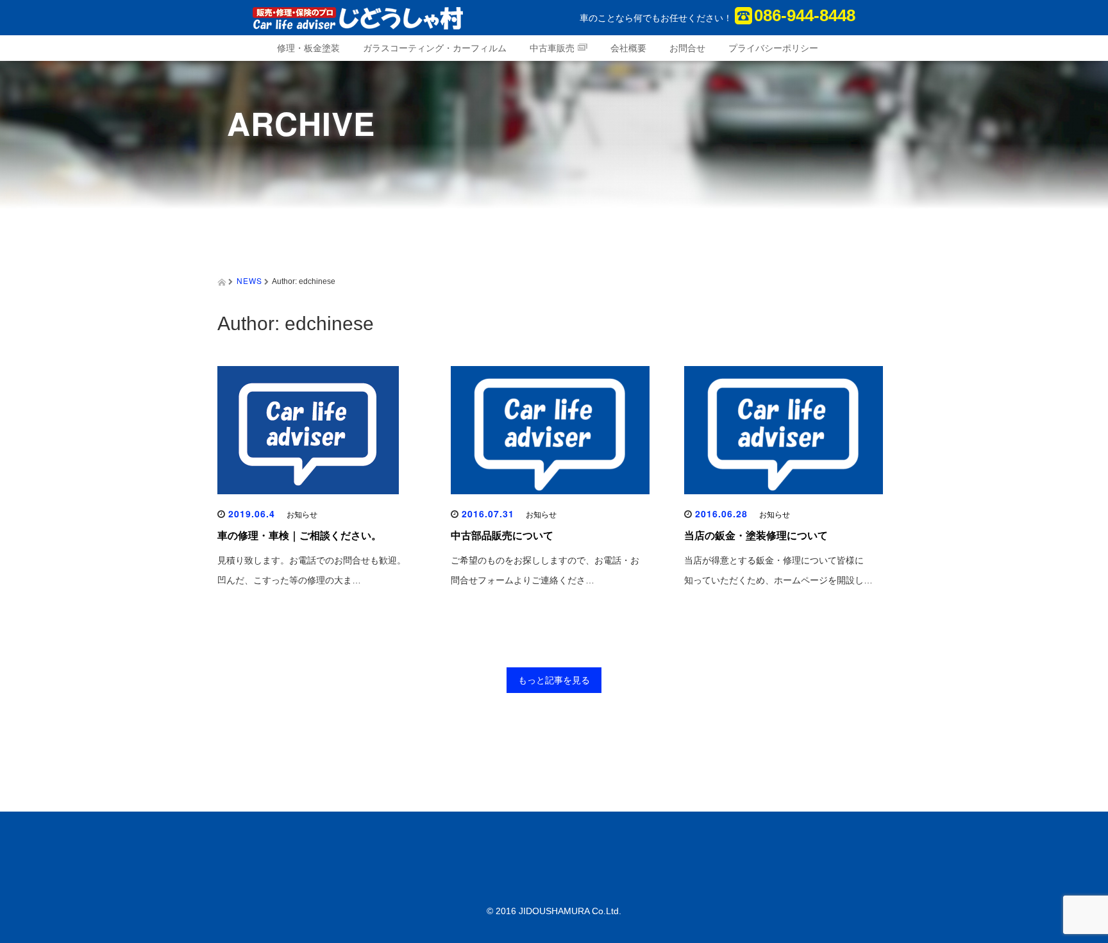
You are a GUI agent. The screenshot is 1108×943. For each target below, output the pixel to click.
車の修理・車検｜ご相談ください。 (299, 535)
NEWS (249, 280)
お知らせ (302, 514)
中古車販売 (552, 48)
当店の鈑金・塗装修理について (756, 535)
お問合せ (687, 48)
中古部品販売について (502, 535)
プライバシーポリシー (773, 48)
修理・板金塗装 (308, 48)
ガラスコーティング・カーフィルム (435, 48)
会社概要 (628, 48)
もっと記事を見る (554, 680)
